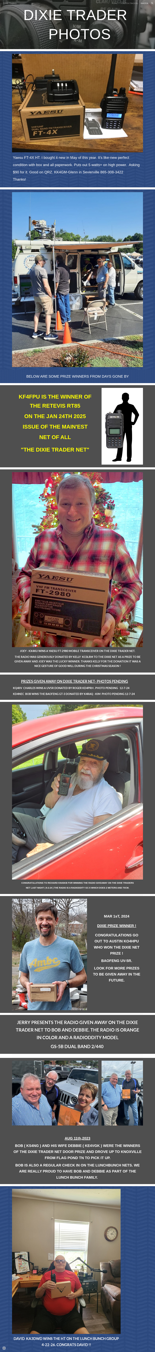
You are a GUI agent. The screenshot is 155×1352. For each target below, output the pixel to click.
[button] (152, 3)
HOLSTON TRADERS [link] (129, 3)
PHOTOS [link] (144, 3)
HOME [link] (115, 3)
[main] (77, 24)
